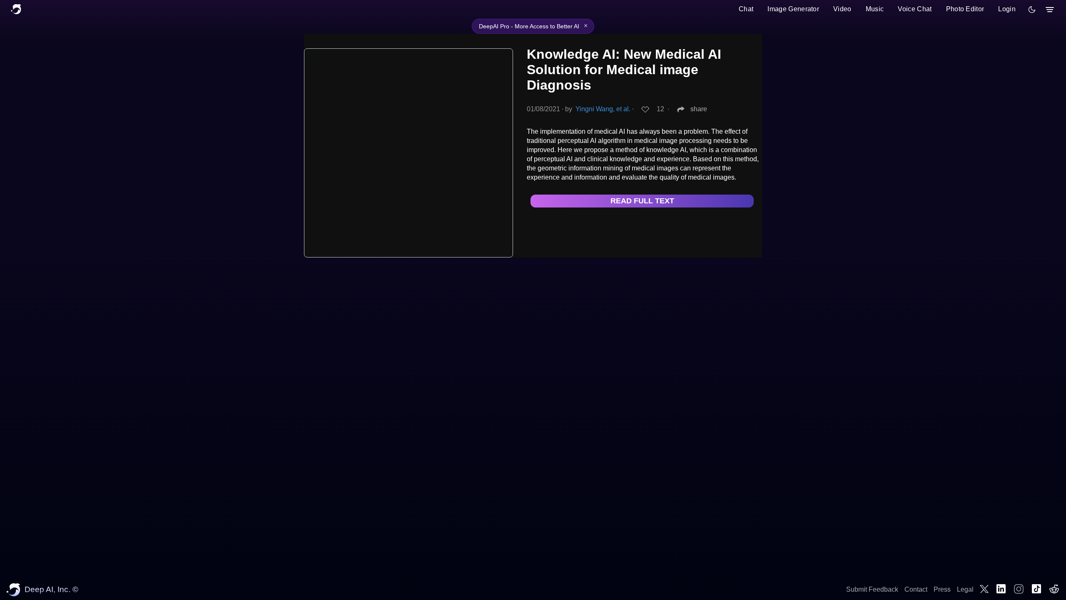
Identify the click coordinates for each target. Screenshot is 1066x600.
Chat (746, 8)
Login (1007, 8)
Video (842, 8)
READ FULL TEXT (642, 201)
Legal (965, 589)
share (698, 108)
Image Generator (793, 8)
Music (875, 8)
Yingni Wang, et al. (602, 108)
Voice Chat (915, 8)
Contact (915, 589)
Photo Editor (965, 8)
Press (942, 589)
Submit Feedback (872, 589)
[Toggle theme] (1032, 9)
